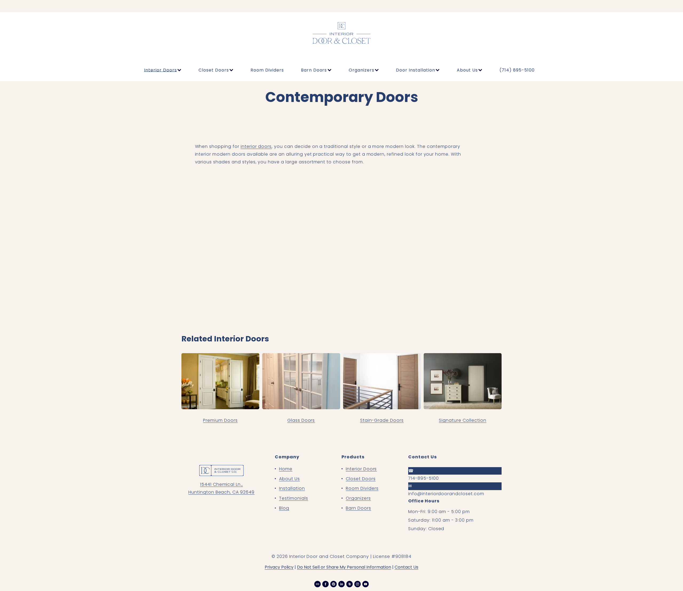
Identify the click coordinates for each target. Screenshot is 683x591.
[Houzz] (349, 584)
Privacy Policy (279, 567)
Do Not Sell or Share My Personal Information (344, 567)
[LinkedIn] (341, 584)
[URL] (317, 584)
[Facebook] (325, 584)
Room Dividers (267, 70)
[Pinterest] (333, 584)
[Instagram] (357, 584)
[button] (231, 213)
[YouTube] (365, 584)
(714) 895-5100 (516, 70)
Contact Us (406, 567)
